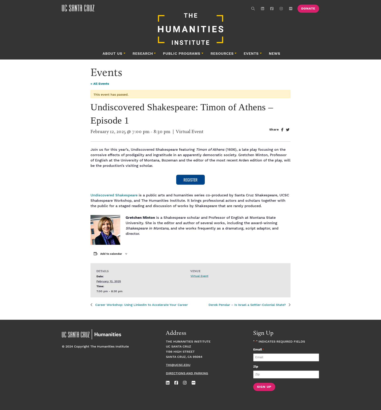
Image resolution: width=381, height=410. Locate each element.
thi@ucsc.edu (178, 365)
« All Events (99, 84)
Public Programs (181, 54)
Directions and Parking (187, 373)
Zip (255, 367)
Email (258, 350)
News (274, 54)
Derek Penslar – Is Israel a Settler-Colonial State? (248, 305)
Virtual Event (199, 276)
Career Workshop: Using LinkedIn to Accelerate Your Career (141, 305)
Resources (222, 54)
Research (143, 54)
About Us (112, 54)
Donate (308, 9)
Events (251, 54)
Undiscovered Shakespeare (114, 195)
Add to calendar (111, 254)
